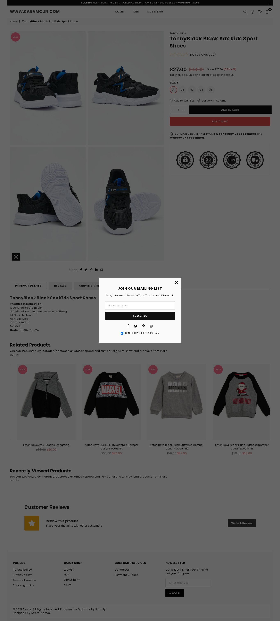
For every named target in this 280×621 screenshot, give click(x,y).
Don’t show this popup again (142, 333)
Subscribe (140, 316)
